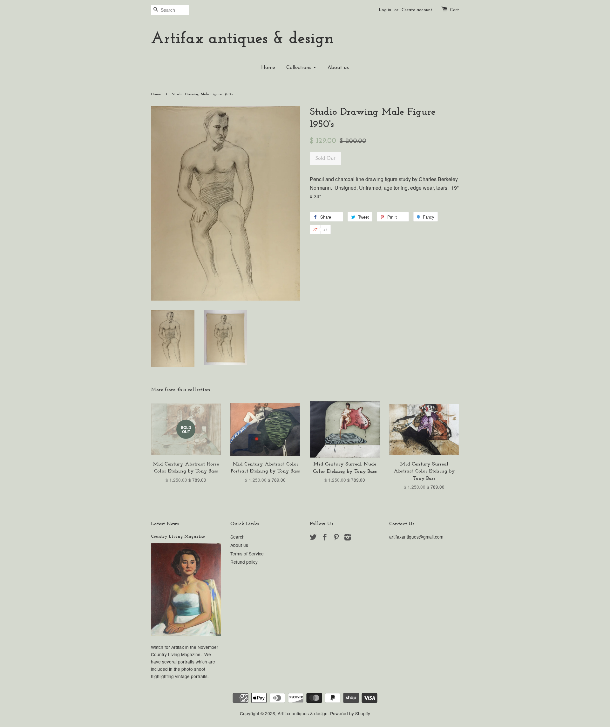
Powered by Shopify (350, 713)
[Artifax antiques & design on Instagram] (347, 538)
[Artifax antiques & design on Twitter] (313, 538)
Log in (385, 10)
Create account (417, 10)
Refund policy (244, 562)
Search (237, 536)
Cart (454, 10)
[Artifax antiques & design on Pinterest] (336, 538)
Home (268, 67)
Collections (299, 67)
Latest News (165, 524)
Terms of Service (247, 553)
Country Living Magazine (178, 536)
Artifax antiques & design (242, 39)
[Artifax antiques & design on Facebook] (324, 538)
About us (338, 67)
